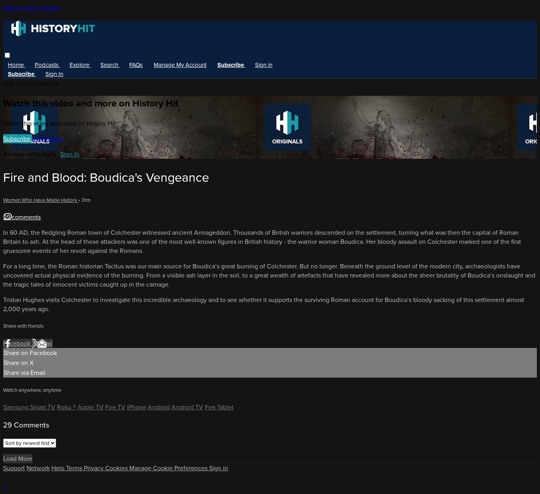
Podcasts (47, 65)
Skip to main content (31, 7)
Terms (75, 468)
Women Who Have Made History (40, 200)
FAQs (136, 65)
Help (58, 468)
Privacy (94, 468)
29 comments (22, 217)
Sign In (54, 74)
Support (14, 468)
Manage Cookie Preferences (169, 468)
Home (16, 65)
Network (38, 468)
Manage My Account (180, 65)
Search (110, 65)
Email (45, 343)
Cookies (117, 468)
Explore (80, 65)
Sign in (263, 65)
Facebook (17, 343)
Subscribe (17, 138)
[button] (7, 55)
